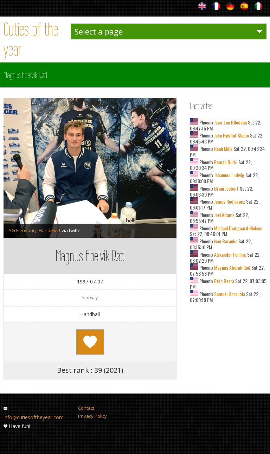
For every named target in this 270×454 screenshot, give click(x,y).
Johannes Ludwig (228, 175)
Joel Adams (223, 214)
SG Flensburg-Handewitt (34, 230)
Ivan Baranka (225, 241)
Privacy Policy (92, 416)
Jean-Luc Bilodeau (230, 122)
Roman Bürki (225, 162)
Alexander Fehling (229, 254)
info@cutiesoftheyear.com (34, 417)
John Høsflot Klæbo (231, 135)
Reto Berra (223, 280)
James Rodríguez (229, 201)
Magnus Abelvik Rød (231, 267)
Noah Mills (222, 148)
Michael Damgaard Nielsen (237, 228)
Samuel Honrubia (229, 294)
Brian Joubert (226, 188)
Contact (86, 408)
